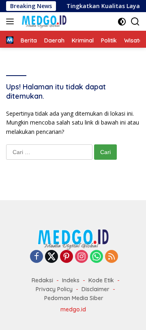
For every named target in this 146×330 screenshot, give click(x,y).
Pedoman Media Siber (73, 298)
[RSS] (111, 257)
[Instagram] (81, 257)
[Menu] (11, 21)
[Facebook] (36, 257)
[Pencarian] (135, 21)
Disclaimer (96, 289)
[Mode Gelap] (122, 21)
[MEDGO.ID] (43, 21)
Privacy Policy (54, 289)
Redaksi (42, 280)
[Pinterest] (66, 257)
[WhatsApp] (96, 257)
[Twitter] (51, 257)
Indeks (70, 280)
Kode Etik (101, 280)
